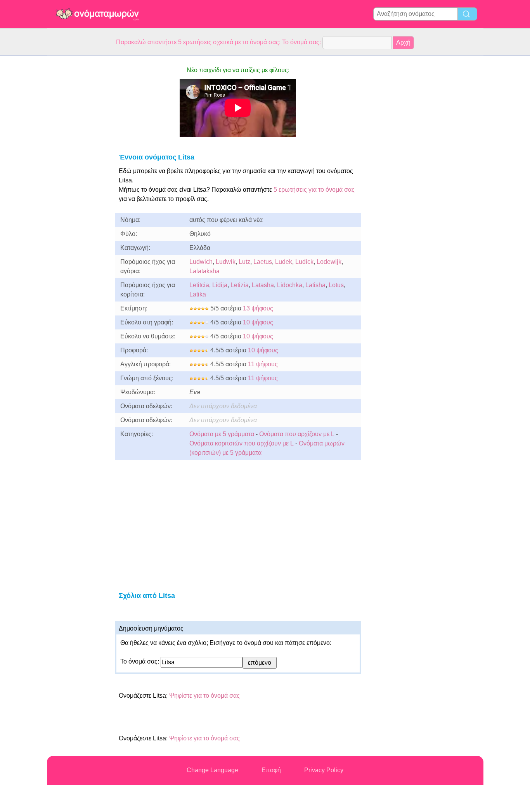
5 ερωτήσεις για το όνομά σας (313, 189)
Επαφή (271, 770)
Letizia (239, 285)
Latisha (315, 285)
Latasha (263, 285)
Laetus (262, 261)
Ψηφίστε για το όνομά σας (204, 695)
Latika (197, 294)
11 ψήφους (263, 364)
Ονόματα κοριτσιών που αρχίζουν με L (241, 443)
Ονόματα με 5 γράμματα (221, 434)
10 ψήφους (258, 322)
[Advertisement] (78, 172)
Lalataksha (204, 271)
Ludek (283, 261)
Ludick (304, 261)
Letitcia (199, 285)
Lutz (244, 261)
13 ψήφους (258, 308)
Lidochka (289, 285)
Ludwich (201, 261)
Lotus (336, 285)
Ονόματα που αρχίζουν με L (296, 434)
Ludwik (226, 261)
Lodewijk (329, 261)
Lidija (219, 285)
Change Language (212, 770)
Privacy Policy (323, 770)
